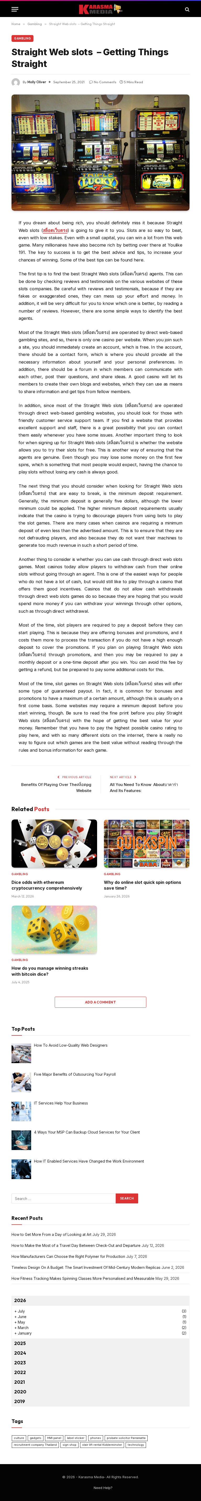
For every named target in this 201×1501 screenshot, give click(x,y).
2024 (20, 1353)
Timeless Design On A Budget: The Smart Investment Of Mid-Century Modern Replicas (86, 1267)
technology (136, 1445)
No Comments (105, 82)
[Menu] (15, 9)
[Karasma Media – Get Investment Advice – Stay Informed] (101, 9)
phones (95, 1438)
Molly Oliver (36, 82)
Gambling (22, 38)
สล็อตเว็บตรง (55, 230)
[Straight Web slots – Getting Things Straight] (100, 152)
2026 (20, 1300)
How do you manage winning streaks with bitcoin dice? (50, 971)
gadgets (35, 1438)
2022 (20, 1372)
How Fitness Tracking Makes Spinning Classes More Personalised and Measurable (83, 1278)
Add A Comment (100, 1002)
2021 (19, 1382)
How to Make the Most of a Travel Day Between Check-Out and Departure (76, 1245)
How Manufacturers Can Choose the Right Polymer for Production (68, 1256)
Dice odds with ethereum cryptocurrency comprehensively (47, 885)
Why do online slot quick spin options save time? (142, 885)
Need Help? (103, 1488)
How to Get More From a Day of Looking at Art (51, 1234)
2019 (19, 1401)
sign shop (69, 1445)
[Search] (186, 9)
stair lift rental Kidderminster (102, 1445)
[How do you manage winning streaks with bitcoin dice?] (54, 930)
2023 (20, 1363)
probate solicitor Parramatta (126, 1438)
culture (19, 1438)
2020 (20, 1392)
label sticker (75, 1438)
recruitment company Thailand (35, 1445)
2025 (20, 1343)
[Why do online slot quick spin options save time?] (146, 843)
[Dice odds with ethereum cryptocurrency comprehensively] (54, 843)
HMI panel (54, 1438)
